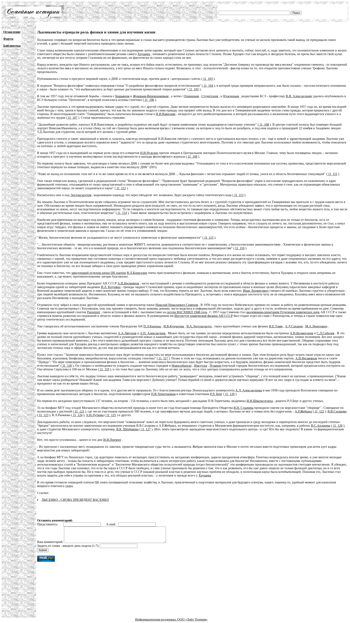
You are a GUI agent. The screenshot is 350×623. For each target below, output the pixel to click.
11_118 (67, 365)
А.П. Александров (152, 333)
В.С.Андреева (320, 425)
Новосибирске (182, 365)
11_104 (208, 85)
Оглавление (11, 32)
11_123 (43, 415)
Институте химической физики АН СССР (203, 315)
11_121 (79, 411)
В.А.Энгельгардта (199, 326)
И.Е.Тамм (276, 326)
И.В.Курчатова (173, 326)
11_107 (72, 117)
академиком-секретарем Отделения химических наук (283, 312)
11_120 (229, 394)
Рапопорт (93, 312)
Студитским (209, 96)
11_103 (207, 78)
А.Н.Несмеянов (128, 283)
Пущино (215, 365)
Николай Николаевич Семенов (176, 305)
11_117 (163, 358)
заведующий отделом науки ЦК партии (98, 273)
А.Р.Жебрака (303, 411)
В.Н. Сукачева (243, 407)
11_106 (149, 100)
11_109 (192, 156)
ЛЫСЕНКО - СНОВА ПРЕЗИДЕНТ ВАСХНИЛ (75, 499)
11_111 (332, 174)
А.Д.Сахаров (294, 326)
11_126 (337, 425)
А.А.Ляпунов (127, 333)
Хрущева (144, 54)
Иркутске (200, 365)
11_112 (121, 188)
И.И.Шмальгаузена (259, 401)
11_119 (104, 369)
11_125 (111, 415)
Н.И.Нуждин (149, 153)
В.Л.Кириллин (137, 273)
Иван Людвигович (256, 290)
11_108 (264, 124)
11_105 (193, 89)
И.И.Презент (112, 439)
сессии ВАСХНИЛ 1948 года (187, 312)
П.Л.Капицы (152, 326)
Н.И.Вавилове (166, 114)
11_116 (239, 248)
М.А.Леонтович (316, 326)
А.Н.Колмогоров (301, 333)
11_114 (122, 213)
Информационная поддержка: (156, 619)
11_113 (238, 195)
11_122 (319, 411)
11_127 (145, 429)
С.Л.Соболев (325, 333)
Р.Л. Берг (216, 394)
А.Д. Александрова (248, 390)
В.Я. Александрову (299, 96)
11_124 (77, 415)
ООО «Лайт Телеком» (192, 619)
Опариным (191, 96)
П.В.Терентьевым (163, 394)
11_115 (208, 237)
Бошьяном (122, 96)
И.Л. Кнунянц (111, 287)
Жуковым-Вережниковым (151, 96)
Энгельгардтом (80, 195)
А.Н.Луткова (95, 415)
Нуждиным (231, 96)
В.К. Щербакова (127, 429)
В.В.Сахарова (337, 411)
